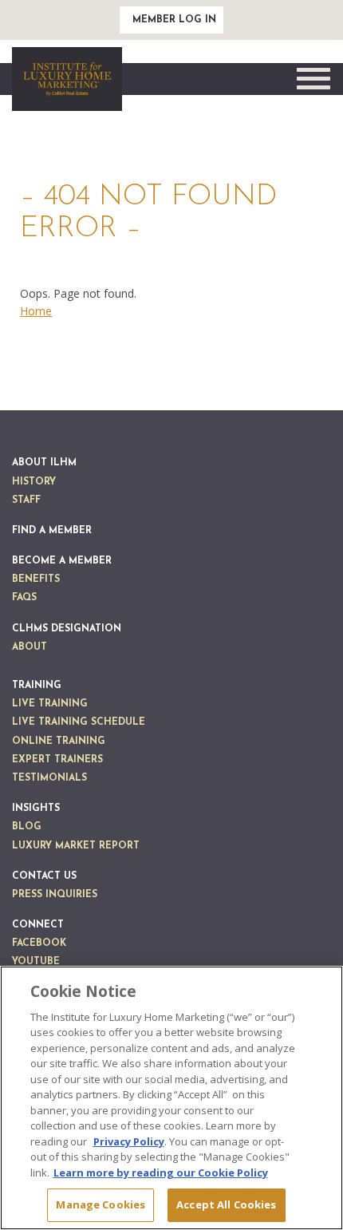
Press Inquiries (54, 895)
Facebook (39, 943)
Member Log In (174, 20)
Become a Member (62, 561)
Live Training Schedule (78, 722)
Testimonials (49, 778)
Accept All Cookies (226, 1204)
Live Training (50, 704)
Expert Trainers (57, 760)
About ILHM (44, 463)
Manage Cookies (100, 1204)
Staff (26, 500)
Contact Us (44, 876)
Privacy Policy (128, 1141)
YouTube (36, 962)
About (29, 647)
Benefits (36, 579)
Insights (36, 808)
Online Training (58, 741)
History (34, 482)
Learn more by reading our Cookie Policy (160, 1172)
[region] (171, 1098)
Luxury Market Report (76, 846)
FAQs (24, 598)
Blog (26, 827)
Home (36, 310)
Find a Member (52, 531)
